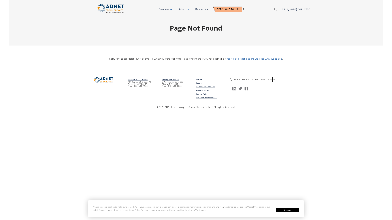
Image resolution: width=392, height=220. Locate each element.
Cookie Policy (202, 94)
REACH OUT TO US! (228, 9)
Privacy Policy (202, 90)
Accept (287, 210)
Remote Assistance (205, 86)
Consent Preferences (206, 97)
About (183, 9)
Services (164, 9)
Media (199, 79)
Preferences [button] (201, 210)
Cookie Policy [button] (134, 210)
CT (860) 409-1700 (296, 9)
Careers (200, 83)
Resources (201, 9)
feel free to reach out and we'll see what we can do (254, 59)
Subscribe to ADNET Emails (251, 79)
